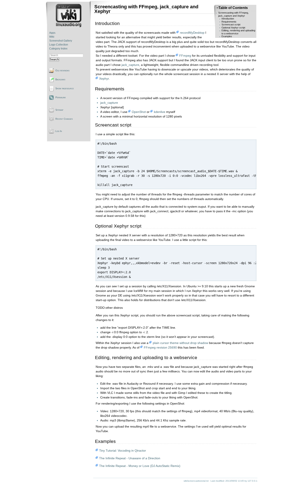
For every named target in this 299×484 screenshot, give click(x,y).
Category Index (58, 48)
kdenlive (159, 112)
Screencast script (231, 24)
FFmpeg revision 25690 (160, 347)
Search (54, 59)
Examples (227, 36)
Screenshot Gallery (60, 40)
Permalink (60, 97)
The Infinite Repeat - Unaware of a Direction (129, 458)
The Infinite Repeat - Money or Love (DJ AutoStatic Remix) (139, 466)
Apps (52, 32)
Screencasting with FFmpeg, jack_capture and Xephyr (233, 14)
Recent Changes (64, 118)
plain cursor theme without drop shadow (180, 343)
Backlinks (60, 79)
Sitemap (59, 110)
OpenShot (139, 112)
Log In (58, 131)
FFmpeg (185, 55)
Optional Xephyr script (233, 27)
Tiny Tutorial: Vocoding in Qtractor (122, 450)
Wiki (51, 36)
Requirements (229, 21)
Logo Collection (58, 44)
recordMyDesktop (192, 32)
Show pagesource (64, 88)
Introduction (228, 18)
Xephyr (104, 78)
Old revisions (62, 70)
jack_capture (130, 65)
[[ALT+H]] (69, 26)
